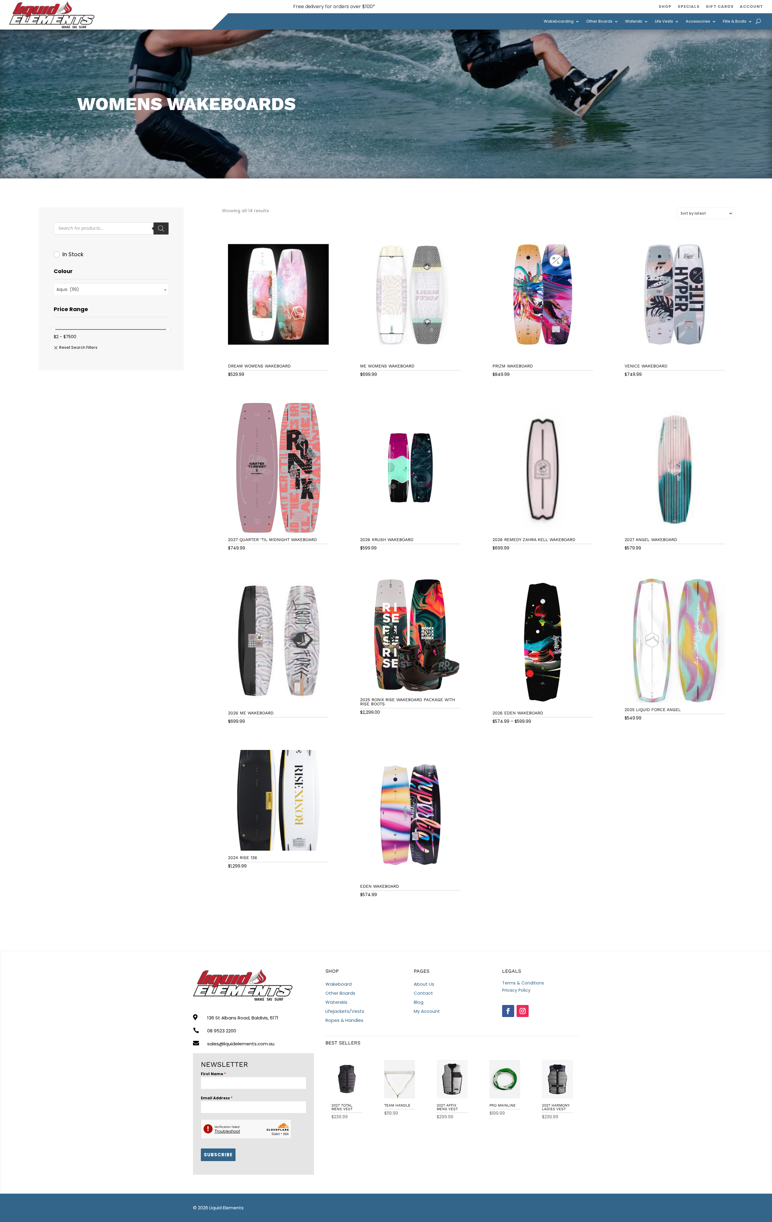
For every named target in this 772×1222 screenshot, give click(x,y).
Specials (689, 6)
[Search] (161, 228)
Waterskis (336, 1002)
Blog (418, 1002)
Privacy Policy (516, 990)
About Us (424, 984)
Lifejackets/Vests (344, 1011)
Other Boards (599, 21)
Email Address (217, 1098)
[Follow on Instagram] (523, 1011)
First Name (213, 1073)
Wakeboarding (559, 21)
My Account (427, 1011)
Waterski (633, 21)
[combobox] (111, 290)
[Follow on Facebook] (508, 1011)
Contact (423, 993)
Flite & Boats (734, 21)
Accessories (698, 21)
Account (751, 6)
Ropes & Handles (344, 1020)
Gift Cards (720, 6)
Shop (665, 6)
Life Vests (664, 21)
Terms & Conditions (523, 983)
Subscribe (218, 1154)
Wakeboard (338, 984)
